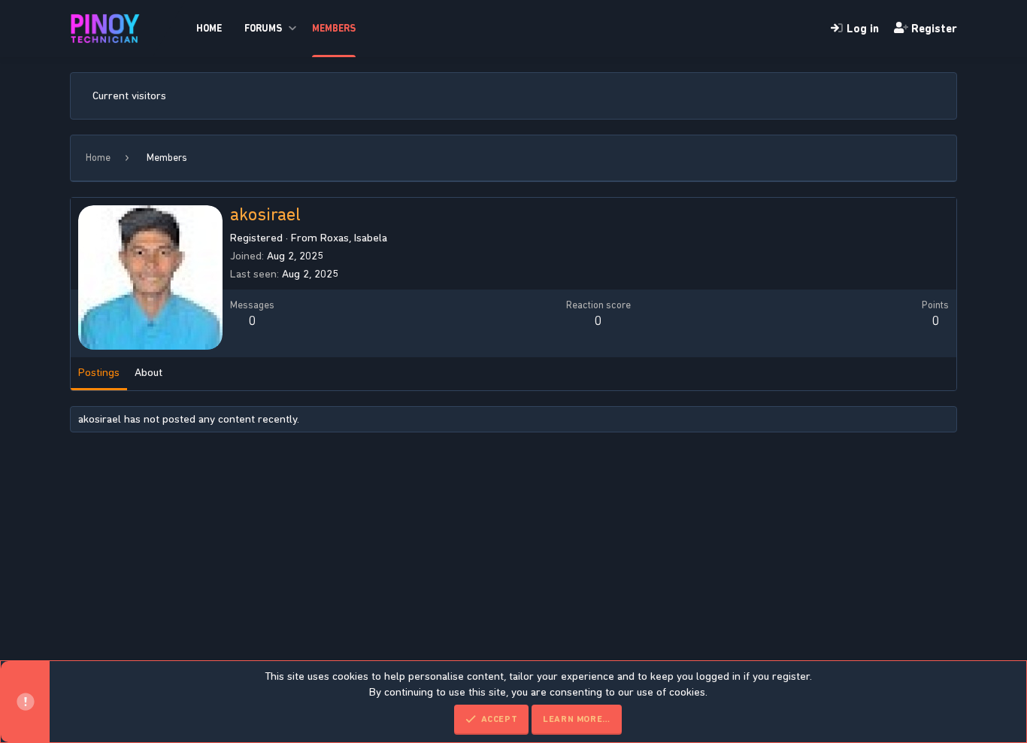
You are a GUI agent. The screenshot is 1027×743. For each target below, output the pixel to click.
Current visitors (129, 95)
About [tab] (148, 372)
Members (334, 28)
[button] (292, 28)
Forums (263, 28)
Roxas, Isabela (353, 237)
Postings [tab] (99, 372)
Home (209, 28)
